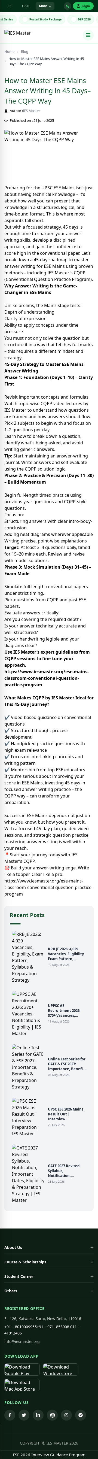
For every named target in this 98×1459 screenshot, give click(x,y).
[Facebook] (9, 1415)
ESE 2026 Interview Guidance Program (49, 1454)
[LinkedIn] (38, 1415)
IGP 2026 (81, 19)
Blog (24, 51)
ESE (10, 6)
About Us (13, 1247)
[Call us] (67, 6)
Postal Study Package (42, 19)
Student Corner (18, 1276)
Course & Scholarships (25, 1261)
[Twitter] (24, 1415)
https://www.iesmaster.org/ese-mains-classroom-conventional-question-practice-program (46, 678)
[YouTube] (52, 1415)
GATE (26, 6)
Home (9, 51)
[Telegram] (80, 1415)
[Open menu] (88, 35)
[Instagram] (66, 1415)
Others (10, 1290)
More (43, 6)
